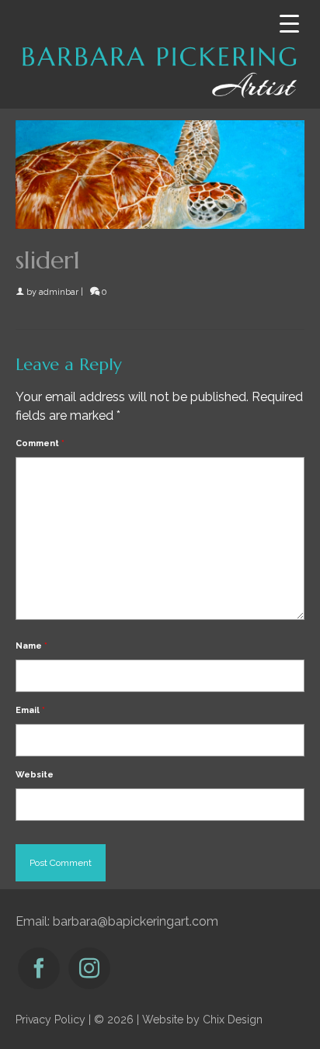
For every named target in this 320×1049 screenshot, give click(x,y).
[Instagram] (89, 968)
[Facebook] (39, 968)
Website (35, 775)
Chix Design (233, 1019)
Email (30, 710)
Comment (40, 443)
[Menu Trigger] (289, 23)
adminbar (58, 292)
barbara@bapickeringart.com (135, 921)
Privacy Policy (50, 1019)
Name (31, 646)
